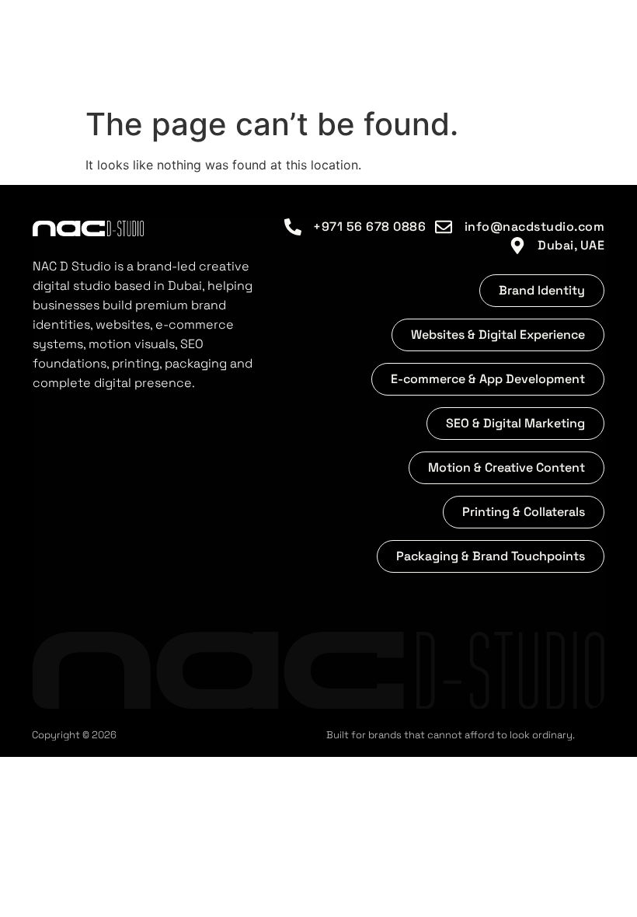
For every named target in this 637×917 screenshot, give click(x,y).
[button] (541, 290)
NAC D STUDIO (144, 49)
